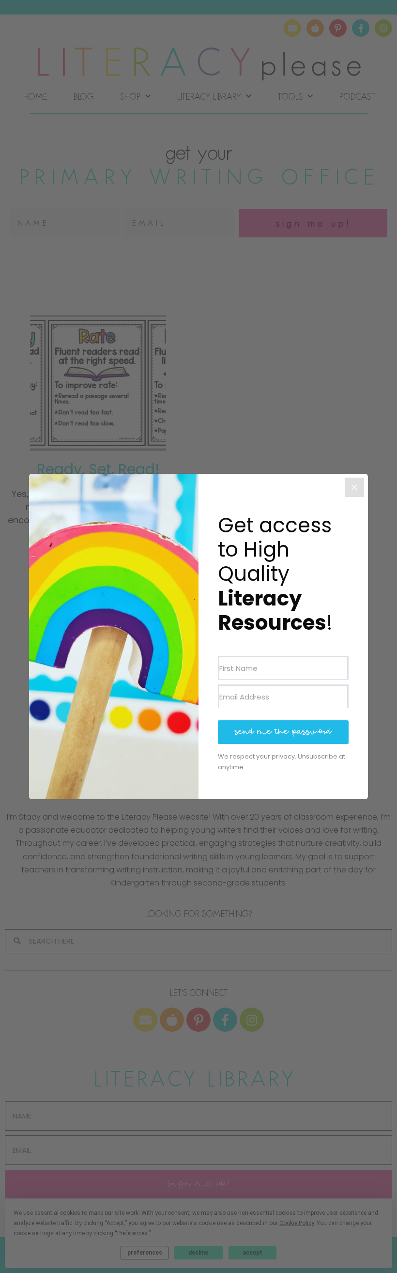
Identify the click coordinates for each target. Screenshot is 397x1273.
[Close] (354, 487)
